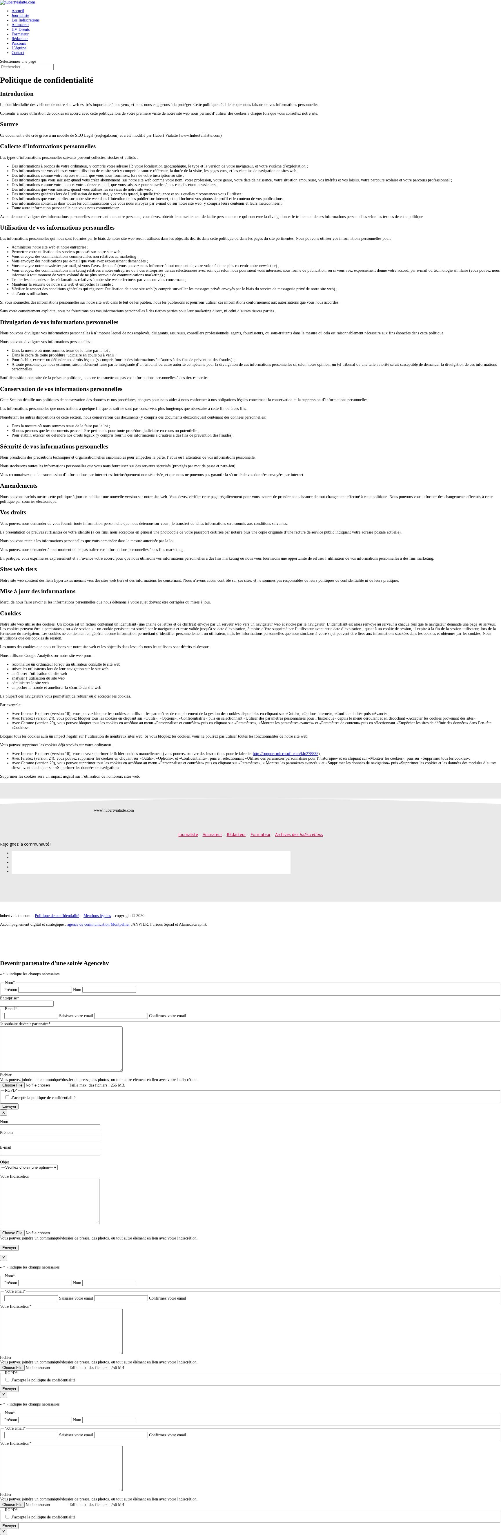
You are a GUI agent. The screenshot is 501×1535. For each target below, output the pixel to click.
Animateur (20, 25)
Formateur (20, 34)
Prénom (10, 990)
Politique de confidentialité (57, 916)
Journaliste (20, 15)
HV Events (21, 29)
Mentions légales (97, 916)
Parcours (19, 43)
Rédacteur (20, 39)
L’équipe (19, 48)
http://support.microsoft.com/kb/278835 (285, 754)
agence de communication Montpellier (98, 924)
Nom (77, 990)
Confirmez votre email (167, 1016)
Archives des (299, 834)
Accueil (18, 11)
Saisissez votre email (76, 1016)
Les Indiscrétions (25, 20)
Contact (18, 53)
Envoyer (9, 1106)
